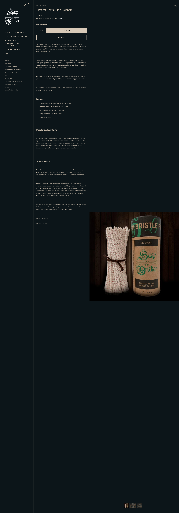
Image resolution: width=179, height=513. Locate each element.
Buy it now (61, 38)
